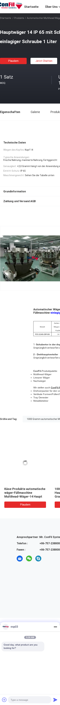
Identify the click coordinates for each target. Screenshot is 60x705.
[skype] (38, 559)
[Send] (55, 699)
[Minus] (55, 627)
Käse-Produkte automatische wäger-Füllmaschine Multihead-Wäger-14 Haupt (24, 492)
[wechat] (29, 559)
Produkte (19, 18)
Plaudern (13, 60)
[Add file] (4, 699)
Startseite (5, 18)
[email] (20, 559)
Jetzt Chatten (44, 60)
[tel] (48, 559)
